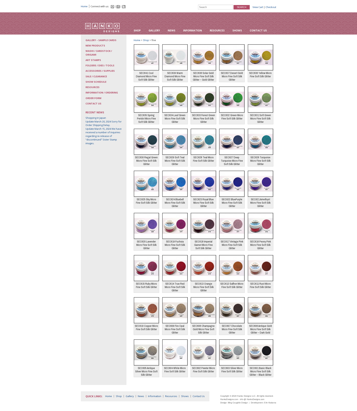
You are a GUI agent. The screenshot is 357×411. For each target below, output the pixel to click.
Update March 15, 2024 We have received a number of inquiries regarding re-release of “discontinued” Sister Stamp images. (104, 136)
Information (192, 30)
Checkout (271, 7)
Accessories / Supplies (100, 70)
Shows (237, 30)
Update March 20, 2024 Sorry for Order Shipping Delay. (104, 123)
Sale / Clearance (96, 76)
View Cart (258, 7)
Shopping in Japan (96, 117)
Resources (217, 30)
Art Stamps (93, 60)
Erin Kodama (270, 402)
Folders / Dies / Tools (100, 65)
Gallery (154, 30)
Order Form (93, 98)
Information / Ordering (102, 92)
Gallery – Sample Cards (101, 40)
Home (84, 6)
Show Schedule (96, 81)
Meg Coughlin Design (238, 402)
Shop (137, 30)
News (171, 30)
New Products (95, 45)
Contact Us (258, 30)
